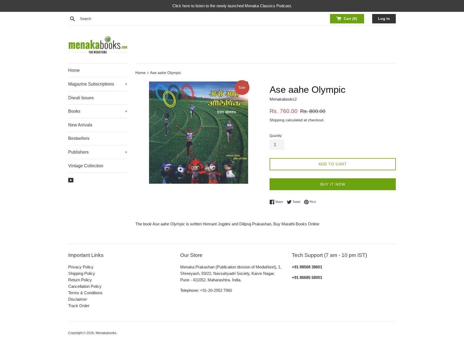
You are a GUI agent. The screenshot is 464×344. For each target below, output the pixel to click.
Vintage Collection (85, 166)
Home (74, 70)
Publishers (97, 152)
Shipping (277, 120)
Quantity (276, 136)
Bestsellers (78, 138)
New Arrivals (80, 125)
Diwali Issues (81, 97)
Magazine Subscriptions (97, 84)
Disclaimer (77, 299)
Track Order (78, 305)
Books (97, 111)
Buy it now (332, 184)
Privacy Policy (80, 267)
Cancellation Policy (85, 286)
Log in (384, 19)
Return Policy (80, 280)
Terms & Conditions (85, 292)
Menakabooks (106, 333)
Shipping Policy (81, 273)
